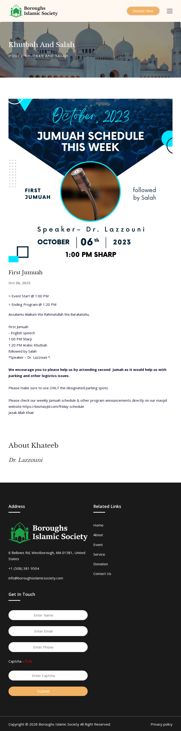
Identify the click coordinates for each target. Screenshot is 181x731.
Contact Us (102, 573)
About (98, 534)
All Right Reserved (95, 724)
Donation (100, 564)
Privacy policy (162, 724)
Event (98, 544)
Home (14, 56)
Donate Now (143, 10)
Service (99, 554)
